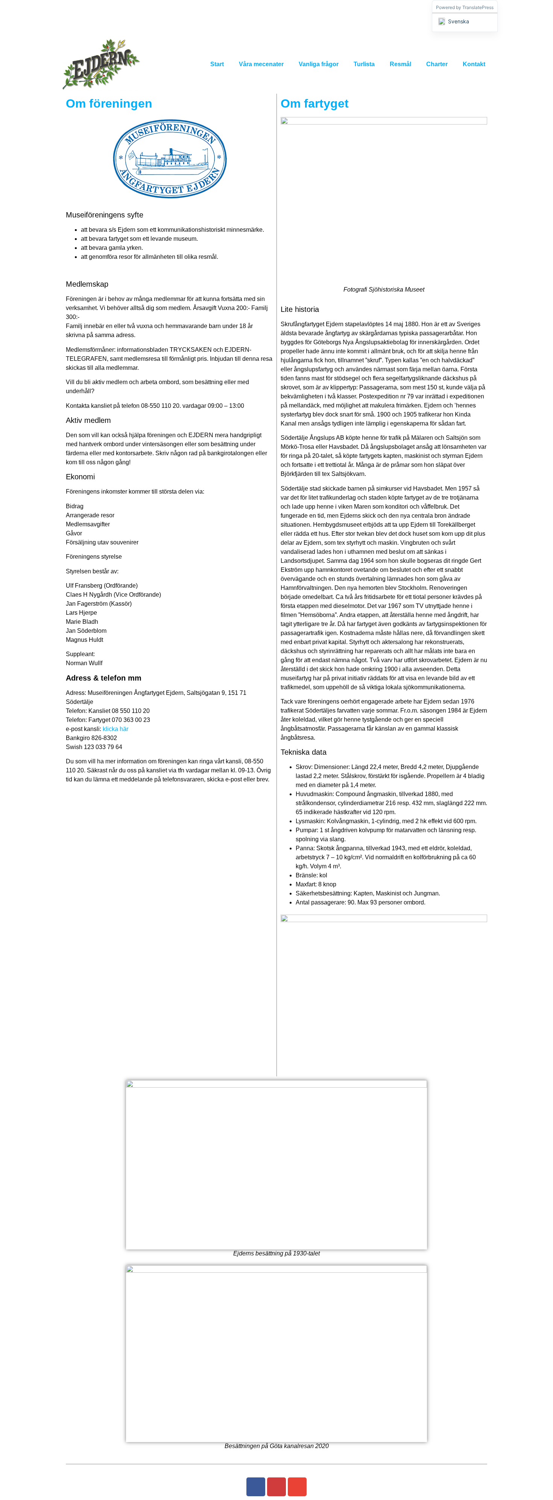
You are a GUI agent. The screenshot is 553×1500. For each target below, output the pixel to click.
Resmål (400, 64)
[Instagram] (276, 1486)
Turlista (364, 64)
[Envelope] (297, 1486)
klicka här (115, 729)
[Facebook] (255, 1486)
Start (217, 64)
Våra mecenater (261, 64)
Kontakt (474, 64)
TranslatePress (478, 7)
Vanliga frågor (319, 64)
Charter (437, 64)
